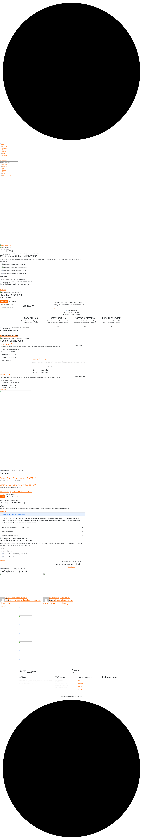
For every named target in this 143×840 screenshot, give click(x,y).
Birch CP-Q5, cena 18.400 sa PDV (16, 491)
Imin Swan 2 (6, 343)
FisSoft (80, 686)
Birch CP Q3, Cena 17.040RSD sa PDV (18, 484)
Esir (3, 150)
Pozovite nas (3, 160)
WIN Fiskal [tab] (4, 301)
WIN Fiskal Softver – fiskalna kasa (111, 690)
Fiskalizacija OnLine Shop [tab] (8, 307)
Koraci (4, 151)
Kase (3, 153)
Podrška (4, 155)
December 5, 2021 (21, 598)
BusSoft (80, 683)
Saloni (3, 289)
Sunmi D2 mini (39, 359)
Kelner (80, 680)
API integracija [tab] (13, 301)
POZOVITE (3, 511)
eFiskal (80, 689)
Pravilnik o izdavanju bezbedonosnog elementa (20, 602)
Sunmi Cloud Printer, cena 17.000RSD (18, 478)
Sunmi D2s (5, 374)
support (2, 560)
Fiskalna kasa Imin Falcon (109, 693)
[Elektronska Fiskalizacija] (2, 144)
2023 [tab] (12, 496)
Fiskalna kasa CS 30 (107, 680)
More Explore (71, 567)
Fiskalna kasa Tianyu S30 (109, 687)
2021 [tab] (2, 496)
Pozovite (56, 309)
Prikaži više (3, 606)
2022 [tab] (7, 496)
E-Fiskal (4, 148)
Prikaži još (3, 389)
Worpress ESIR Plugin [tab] (7, 304)
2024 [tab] (17, 496)
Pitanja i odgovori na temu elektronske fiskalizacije (58, 602)
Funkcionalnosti (6, 157)
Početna (4, 146)
